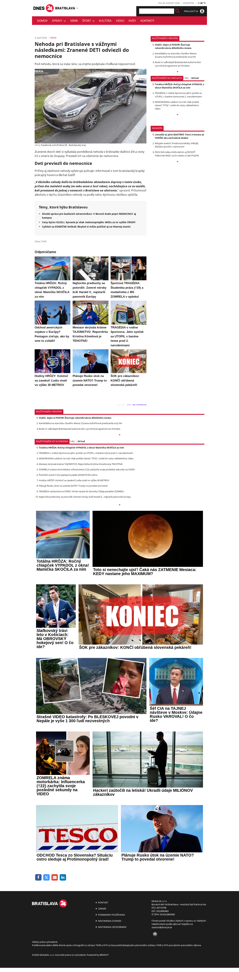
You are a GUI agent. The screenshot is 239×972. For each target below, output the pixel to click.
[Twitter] (46, 877)
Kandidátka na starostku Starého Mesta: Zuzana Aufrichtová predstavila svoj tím (176, 55)
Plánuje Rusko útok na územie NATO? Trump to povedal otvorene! (73, 485)
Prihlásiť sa (191, 11)
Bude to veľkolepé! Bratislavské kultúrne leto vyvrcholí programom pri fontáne (178, 64)
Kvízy (132, 21)
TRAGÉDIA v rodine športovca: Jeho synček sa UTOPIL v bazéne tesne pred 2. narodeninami (178, 94)
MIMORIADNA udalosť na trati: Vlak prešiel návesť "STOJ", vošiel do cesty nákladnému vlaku (177, 105)
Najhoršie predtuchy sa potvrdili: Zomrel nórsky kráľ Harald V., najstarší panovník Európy (85, 496)
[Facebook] (38, 877)
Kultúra (105, 21)
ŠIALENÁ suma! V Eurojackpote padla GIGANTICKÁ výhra (68, 474)
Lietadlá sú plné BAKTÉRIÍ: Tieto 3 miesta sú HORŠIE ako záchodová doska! (179, 136)
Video (120, 21)
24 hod (195, 78)
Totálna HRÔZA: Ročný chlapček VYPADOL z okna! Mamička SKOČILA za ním (179, 86)
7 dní (185, 78)
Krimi (74, 21)
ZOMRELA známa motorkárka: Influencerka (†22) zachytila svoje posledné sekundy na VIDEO (87, 469)
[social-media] (154, 934)
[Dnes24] (65, 8)
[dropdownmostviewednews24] (177, 114)
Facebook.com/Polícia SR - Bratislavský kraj (63, 145)
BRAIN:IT (104, 954)
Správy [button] (58, 21)
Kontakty (147, 21)
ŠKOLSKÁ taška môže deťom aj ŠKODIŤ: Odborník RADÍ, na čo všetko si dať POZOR (177, 153)
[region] (77, 8)
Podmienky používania (111, 914)
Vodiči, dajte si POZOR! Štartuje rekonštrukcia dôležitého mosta (173, 46)
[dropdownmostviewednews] (177, 72)
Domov (42, 21)
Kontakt (102, 902)
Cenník (101, 908)
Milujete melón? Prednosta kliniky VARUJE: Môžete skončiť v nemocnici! (177, 145)
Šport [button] (87, 21)
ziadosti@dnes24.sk (162, 927)
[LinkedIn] (63, 877)
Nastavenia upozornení (111, 927)
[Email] (54, 877)
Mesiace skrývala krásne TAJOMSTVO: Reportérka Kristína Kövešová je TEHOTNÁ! (81, 464)
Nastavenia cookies (109, 920)
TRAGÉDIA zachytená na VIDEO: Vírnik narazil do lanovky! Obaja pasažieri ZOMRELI (81, 491)
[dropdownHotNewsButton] (177, 161)
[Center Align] (177, 11)
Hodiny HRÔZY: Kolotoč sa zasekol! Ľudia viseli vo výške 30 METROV (74, 480)
